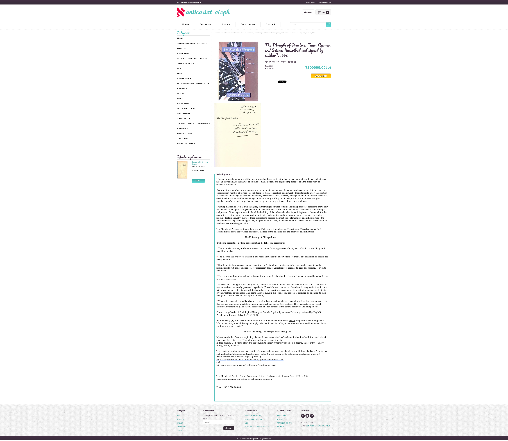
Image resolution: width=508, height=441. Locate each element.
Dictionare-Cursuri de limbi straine (193, 83)
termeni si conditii (284, 423)
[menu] (182, 423)
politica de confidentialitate (257, 427)
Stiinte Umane (183, 53)
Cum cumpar (248, 24)
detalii (198, 180)
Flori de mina (182, 138)
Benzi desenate (183, 113)
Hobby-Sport (182, 88)
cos (325, 12)
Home (185, 24)
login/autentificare (253, 416)
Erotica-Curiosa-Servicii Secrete (192, 43)
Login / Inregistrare (324, 2)
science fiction (183, 118)
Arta (179, 68)
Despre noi (205, 24)
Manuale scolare (184, 133)
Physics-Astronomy (247, 33)
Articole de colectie (186, 108)
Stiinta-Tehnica (184, 78)
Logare (309, 12)
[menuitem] (182, 416)
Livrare (226, 24)
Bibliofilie (181, 48)
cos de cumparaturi (253, 419)
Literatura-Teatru (185, 63)
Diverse (180, 98)
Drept (179, 73)
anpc (247, 423)
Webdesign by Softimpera (262, 439)
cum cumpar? (282, 416)
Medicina (180, 93)
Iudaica (180, 38)
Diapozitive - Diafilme (186, 143)
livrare (280, 419)
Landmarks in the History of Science (193, 123)
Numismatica (182, 128)
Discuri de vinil (183, 103)
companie (281, 427)
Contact (270, 24)
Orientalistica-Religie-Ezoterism (192, 58)
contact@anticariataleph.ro (190, 2)
